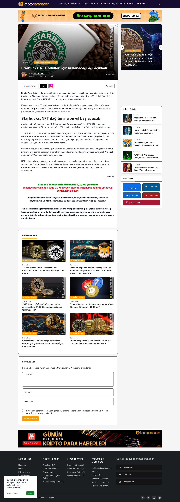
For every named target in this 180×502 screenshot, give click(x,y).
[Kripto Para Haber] (33, 3)
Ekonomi (141, 3)
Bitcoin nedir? (49, 465)
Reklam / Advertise (100, 486)
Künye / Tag (97, 475)
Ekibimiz (95, 471)
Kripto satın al (103, 3)
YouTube (71, 201)
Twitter (46, 201)
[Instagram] (154, 498)
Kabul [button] (30, 493)
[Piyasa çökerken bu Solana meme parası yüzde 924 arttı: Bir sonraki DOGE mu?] (92, 294)
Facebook (103, 197)
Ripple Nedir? (49, 472)
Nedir (20, 468)
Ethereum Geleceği (75, 476)
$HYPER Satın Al (131, 15)
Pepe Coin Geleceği (76, 472)
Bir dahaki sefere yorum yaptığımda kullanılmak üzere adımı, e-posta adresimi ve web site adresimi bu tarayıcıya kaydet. (68, 412)
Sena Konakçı (38, 73)
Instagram (79, 197)
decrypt (111, 176)
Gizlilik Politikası (12, 493)
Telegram (55, 197)
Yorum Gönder (30, 419)
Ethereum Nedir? (50, 468)
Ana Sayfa (64, 3)
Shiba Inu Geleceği (75, 468)
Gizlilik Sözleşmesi (100, 479)
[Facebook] (143, 498)
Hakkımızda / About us (101, 468)
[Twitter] (148, 498)
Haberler (75, 3)
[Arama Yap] (160, 4)
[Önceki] (122, 47)
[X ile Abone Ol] (43, 86)
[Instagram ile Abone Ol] (51, 86)
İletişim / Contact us (100, 482)
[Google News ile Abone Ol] (29, 86)
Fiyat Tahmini (118, 3)
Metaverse (66, 108)
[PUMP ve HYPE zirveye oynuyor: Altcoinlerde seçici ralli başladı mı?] (141, 155)
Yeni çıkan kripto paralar (53, 481)
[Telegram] (160, 498)
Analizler (131, 3)
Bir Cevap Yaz (28, 362)
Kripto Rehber (89, 3)
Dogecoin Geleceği (75, 465)
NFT (45, 99)
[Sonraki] (160, 47)
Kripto (34, 108)
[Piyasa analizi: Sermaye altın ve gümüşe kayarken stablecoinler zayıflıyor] (141, 130)
